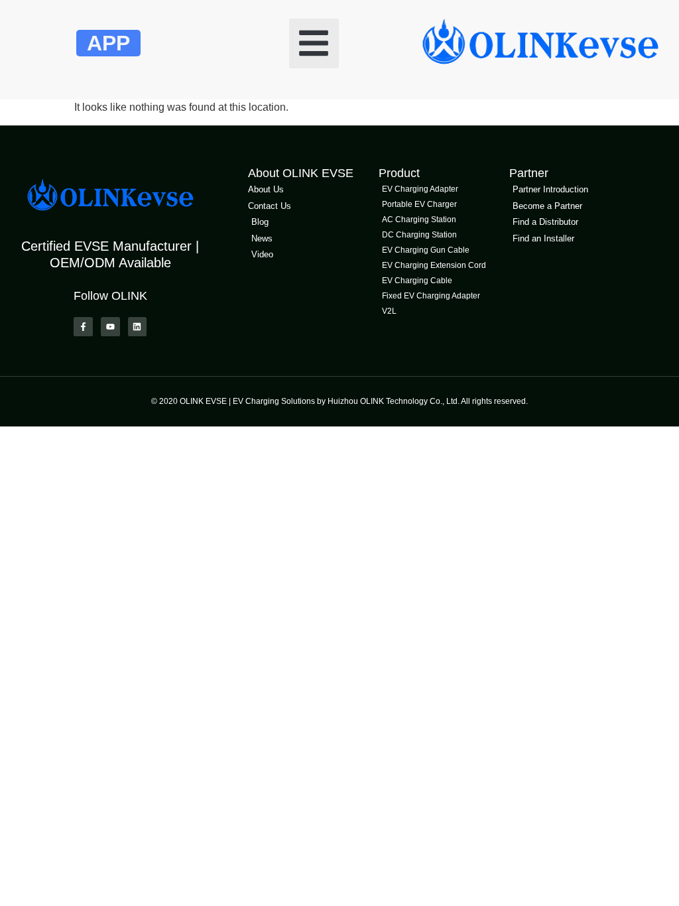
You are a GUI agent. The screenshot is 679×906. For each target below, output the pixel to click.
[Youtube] (110, 326)
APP (108, 43)
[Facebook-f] (83, 326)
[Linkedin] (137, 326)
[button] (314, 43)
